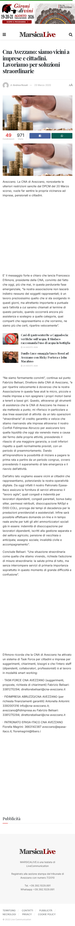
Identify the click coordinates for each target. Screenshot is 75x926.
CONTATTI (27, 910)
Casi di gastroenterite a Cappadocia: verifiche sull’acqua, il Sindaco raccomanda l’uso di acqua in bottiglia (45, 339)
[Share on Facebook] (40, 136)
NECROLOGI (9, 914)
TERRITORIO (9, 910)
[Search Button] (70, 34)
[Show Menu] (4, 34)
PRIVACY (27, 914)
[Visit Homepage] (37, 34)
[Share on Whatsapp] (62, 136)
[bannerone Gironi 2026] (37, 13)
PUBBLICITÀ (45, 910)
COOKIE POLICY (47, 914)
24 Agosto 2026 (30, 347)
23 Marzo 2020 (42, 85)
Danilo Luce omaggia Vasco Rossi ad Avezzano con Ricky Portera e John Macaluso (45, 357)
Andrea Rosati (20, 85)
